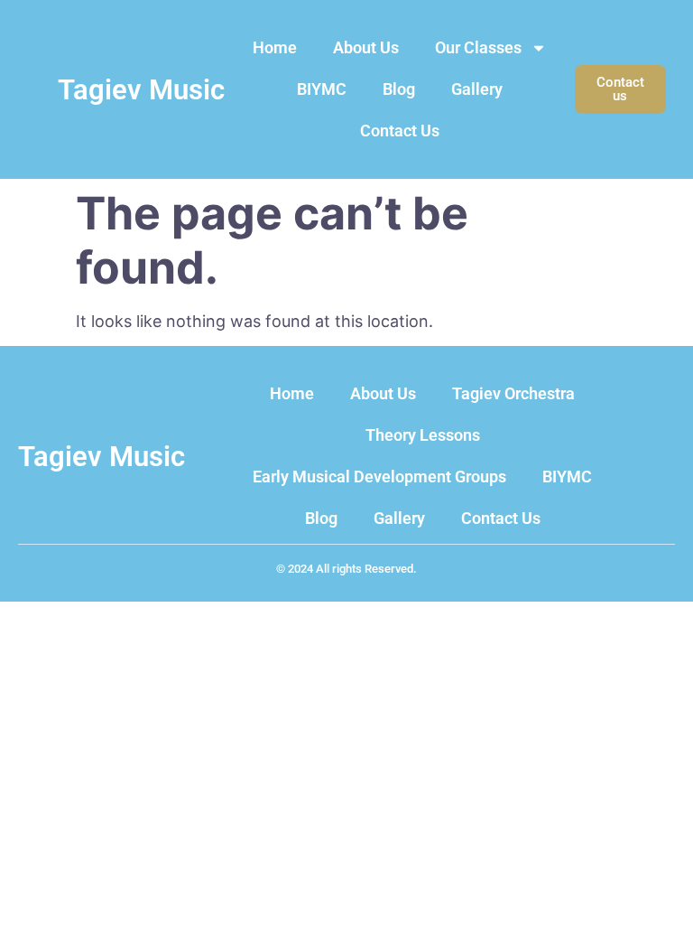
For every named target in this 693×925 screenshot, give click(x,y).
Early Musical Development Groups (379, 476)
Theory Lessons (422, 434)
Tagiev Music (141, 90)
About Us (366, 47)
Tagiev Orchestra (513, 393)
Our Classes (478, 47)
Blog (399, 88)
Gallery (477, 88)
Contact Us (399, 130)
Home (275, 47)
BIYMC (321, 88)
